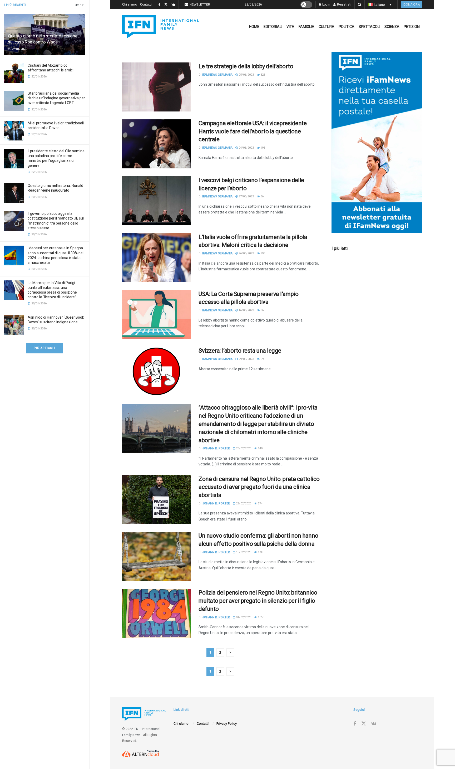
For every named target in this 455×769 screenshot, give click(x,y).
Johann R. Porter (216, 448)
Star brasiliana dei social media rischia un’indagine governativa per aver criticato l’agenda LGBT (56, 98)
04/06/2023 (246, 147)
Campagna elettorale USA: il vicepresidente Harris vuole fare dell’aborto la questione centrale (253, 131)
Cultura (326, 27)
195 (262, 147)
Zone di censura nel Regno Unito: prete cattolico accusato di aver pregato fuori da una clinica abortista (259, 487)
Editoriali (273, 27)
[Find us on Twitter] (166, 4)
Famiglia (306, 27)
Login (326, 4)
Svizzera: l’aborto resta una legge (240, 350)
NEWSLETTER (200, 4)
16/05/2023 (246, 310)
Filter (77, 5)
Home (254, 27)
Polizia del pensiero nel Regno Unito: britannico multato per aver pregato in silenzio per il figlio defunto (258, 600)
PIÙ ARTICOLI (44, 348)
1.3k (260, 552)
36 (262, 196)
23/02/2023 (243, 448)
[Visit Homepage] (160, 26)
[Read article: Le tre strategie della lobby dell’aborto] (156, 86)
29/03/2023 (246, 359)
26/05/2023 (246, 253)
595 (262, 359)
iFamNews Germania (217, 74)
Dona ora (411, 4)
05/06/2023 (246, 74)
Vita (290, 27)
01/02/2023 (243, 617)
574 (260, 503)
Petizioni (412, 27)
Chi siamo (129, 4)
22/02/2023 (243, 503)
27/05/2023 (246, 196)
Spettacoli (369, 27)
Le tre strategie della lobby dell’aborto (246, 66)
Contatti (146, 4)
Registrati (343, 4)
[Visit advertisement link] (377, 142)
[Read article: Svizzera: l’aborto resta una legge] (156, 371)
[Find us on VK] (173, 4)
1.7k (260, 617)
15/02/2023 (243, 552)
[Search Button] (359, 4)
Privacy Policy (226, 724)
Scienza (391, 27)
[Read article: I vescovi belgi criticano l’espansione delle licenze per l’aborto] (156, 200)
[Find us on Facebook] (159, 4)
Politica (346, 27)
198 (262, 253)
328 (262, 74)
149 (260, 448)
